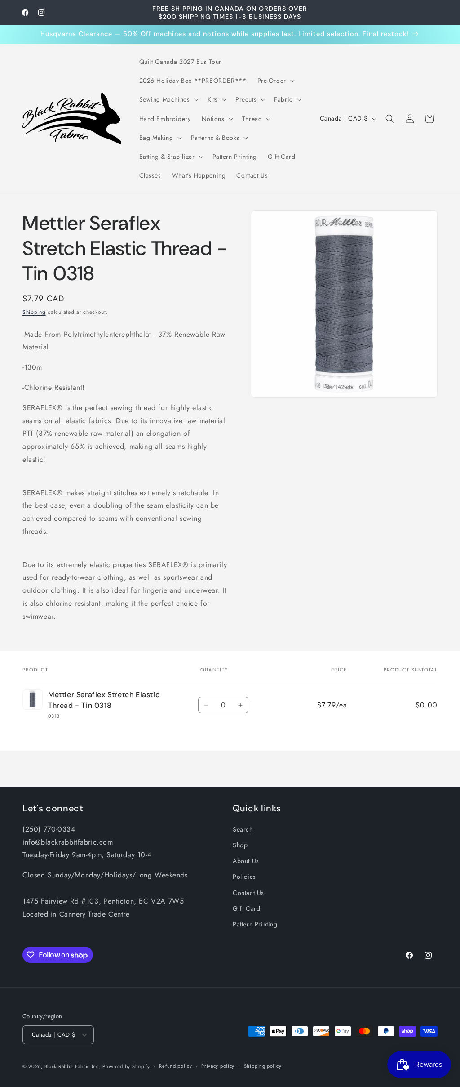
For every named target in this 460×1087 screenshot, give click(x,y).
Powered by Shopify (126, 1066)
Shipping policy (263, 1065)
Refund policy (175, 1065)
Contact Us (248, 892)
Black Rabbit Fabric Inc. (72, 1066)
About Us (246, 860)
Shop (240, 845)
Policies (244, 876)
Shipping (34, 312)
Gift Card (246, 908)
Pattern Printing (255, 924)
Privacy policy (217, 1065)
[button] (275, 80)
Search (243, 829)
